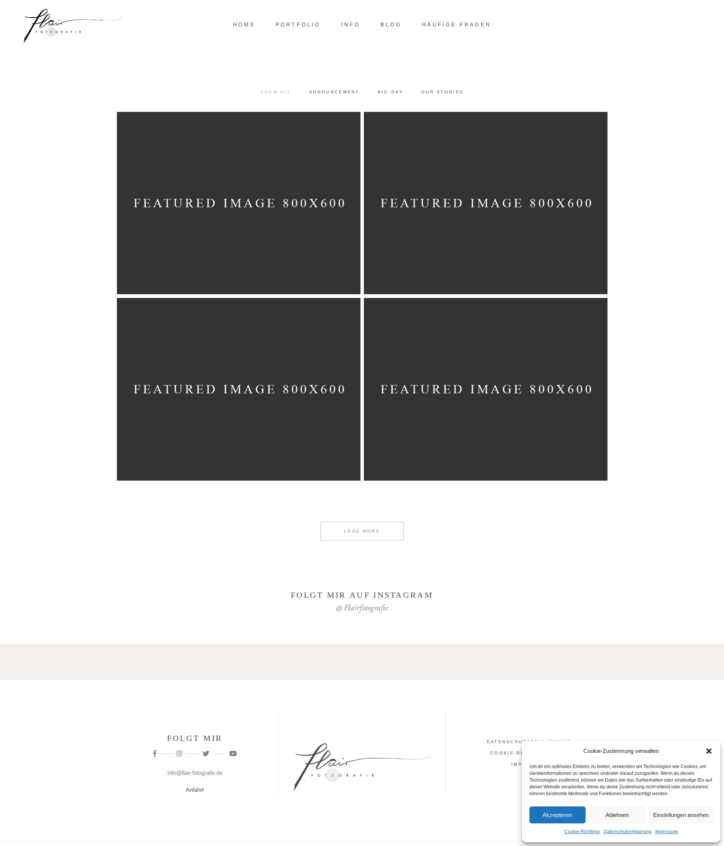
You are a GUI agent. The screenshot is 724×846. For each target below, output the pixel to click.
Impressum (666, 831)
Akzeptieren (557, 815)
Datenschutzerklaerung (628, 831)
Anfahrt (195, 789)
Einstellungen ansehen (681, 815)
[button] (709, 751)
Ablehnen (617, 815)
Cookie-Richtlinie (582, 831)
